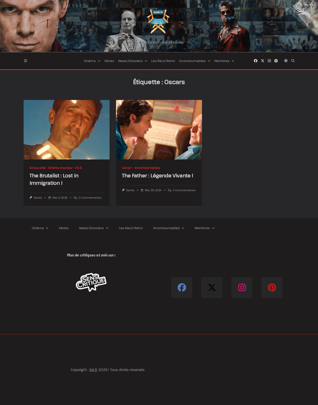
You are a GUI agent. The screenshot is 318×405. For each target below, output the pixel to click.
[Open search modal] (293, 61)
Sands (38, 197)
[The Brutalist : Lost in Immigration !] (67, 129)
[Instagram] (269, 61)
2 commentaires (90, 197)
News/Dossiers (130, 61)
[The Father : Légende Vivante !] (159, 129)
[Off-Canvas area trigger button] (25, 61)
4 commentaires (184, 190)
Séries (109, 61)
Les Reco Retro (163, 61)
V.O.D (78, 168)
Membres (222, 61)
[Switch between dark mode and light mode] (286, 61)
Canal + (127, 168)
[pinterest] (276, 61)
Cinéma (90, 61)
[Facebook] (255, 61)
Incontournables (192, 61)
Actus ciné (38, 168)
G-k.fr (93, 369)
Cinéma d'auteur (60, 168)
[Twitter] (262, 61)
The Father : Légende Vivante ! (157, 175)
